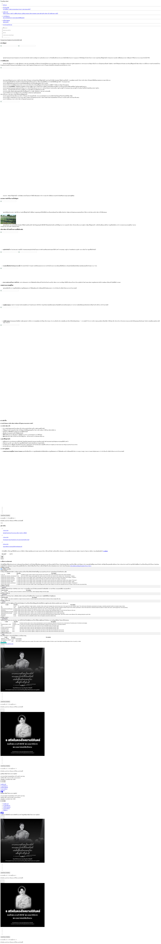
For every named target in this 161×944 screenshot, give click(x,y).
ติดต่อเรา (3, 790)
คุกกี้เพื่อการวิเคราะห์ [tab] (5, 600)
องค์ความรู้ (5, 11)
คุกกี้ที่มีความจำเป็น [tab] (5, 567)
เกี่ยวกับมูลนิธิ (6, 7)
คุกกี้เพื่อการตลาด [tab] (4, 617)
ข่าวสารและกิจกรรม (7, 24)
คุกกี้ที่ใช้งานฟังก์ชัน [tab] (5, 585)
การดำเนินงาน (6, 16)
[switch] (1, 587)
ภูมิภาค (4, 32)
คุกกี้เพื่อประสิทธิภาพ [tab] (5, 593)
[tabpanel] (80, 578)
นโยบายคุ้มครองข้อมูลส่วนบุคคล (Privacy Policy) (80, 565)
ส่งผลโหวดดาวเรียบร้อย (5, 515)
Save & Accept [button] (3, 642)
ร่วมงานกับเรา (4, 788)
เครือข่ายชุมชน (6, 20)
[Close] (2, 646)
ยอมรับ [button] (11, 553)
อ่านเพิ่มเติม (105, 551)
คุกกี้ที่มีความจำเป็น (6, 569)
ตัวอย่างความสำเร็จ (7, 30)
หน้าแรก (5, 5)
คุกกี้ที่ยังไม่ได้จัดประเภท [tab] (6, 632)
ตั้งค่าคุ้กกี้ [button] (4, 553)
